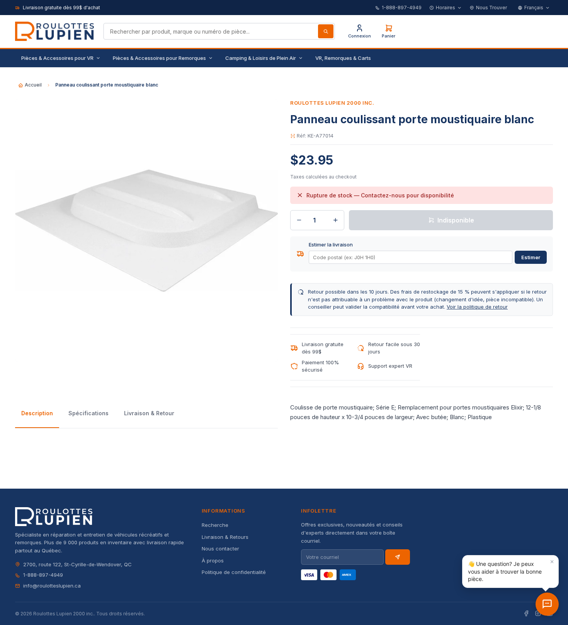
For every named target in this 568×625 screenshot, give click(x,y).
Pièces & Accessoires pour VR (57, 58)
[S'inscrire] (397, 557)
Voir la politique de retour (477, 307)
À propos (213, 560)
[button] (510, 571)
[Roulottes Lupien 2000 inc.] (54, 31)
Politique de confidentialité (234, 572)
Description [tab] (37, 413)
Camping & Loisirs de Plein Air (260, 58)
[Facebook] (526, 613)
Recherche (215, 525)
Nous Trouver (491, 7)
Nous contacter (220, 548)
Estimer (530, 257)
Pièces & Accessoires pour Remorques (159, 58)
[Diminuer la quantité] (299, 220)
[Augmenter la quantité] (335, 220)
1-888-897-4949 (402, 7)
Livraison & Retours (225, 537)
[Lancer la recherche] (325, 31)
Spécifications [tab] (88, 413)
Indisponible (455, 220)
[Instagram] (537, 613)
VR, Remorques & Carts (343, 58)
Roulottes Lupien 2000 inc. (332, 103)
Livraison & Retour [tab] (149, 413)
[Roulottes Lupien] (547, 604)
